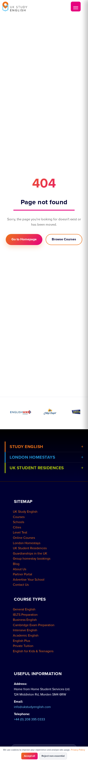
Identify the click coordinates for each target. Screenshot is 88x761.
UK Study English (25, 512)
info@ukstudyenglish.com (32, 707)
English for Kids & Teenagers (33, 651)
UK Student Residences (30, 548)
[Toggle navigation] (76, 6)
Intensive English (25, 630)
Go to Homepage (24, 239)
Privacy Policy (78, 750)
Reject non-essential (53, 755)
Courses (19, 517)
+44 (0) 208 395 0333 (29, 719)
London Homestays (26, 543)
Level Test (20, 532)
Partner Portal (22, 574)
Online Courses (24, 538)
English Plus (21, 641)
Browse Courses (64, 239)
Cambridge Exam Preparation (33, 625)
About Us (19, 569)
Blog (16, 564)
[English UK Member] (21, 411)
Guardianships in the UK (30, 553)
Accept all (29, 755)
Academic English (25, 635)
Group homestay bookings (31, 559)
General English (24, 609)
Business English (25, 620)
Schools (18, 522)
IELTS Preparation (25, 615)
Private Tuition (23, 646)
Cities (17, 527)
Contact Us (21, 585)
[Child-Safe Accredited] (50, 411)
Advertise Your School (28, 580)
